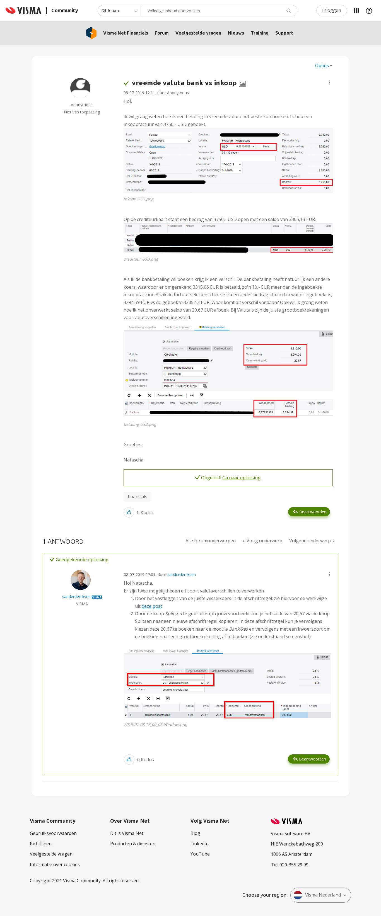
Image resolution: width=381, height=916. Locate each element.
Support (284, 32)
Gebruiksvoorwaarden (53, 833)
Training (260, 32)
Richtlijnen (41, 843)
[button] (329, 82)
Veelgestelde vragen (198, 32)
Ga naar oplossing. (241, 478)
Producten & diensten (132, 843)
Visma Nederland (323, 895)
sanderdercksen (181, 574)
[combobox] (219, 10)
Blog (195, 833)
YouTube (200, 854)
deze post (152, 606)
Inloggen (331, 10)
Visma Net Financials (125, 32)
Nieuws (236, 32)
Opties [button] (322, 65)
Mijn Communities (356, 10)
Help (369, 10)
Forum (162, 32)
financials (137, 497)
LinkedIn (200, 843)
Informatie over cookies (55, 864)
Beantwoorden (312, 511)
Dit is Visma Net (126, 833)
